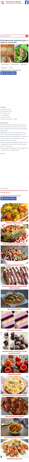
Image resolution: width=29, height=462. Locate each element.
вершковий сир (15, 64)
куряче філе (24, 64)
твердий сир (4, 67)
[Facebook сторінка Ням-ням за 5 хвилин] (27, 1)
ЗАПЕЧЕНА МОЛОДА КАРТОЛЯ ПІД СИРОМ (14, 395)
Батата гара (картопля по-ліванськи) (14, 437)
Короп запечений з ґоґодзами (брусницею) (14, 243)
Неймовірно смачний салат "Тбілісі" (14, 265)
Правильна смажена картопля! (14, 222)
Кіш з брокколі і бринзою (14, 309)
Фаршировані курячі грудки (14, 458)
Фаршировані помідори (14, 374)
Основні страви (5, 64)
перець (11, 67)
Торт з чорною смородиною (14, 330)
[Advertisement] (14, 19)
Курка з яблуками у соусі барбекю (14, 416)
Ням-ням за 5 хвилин (13, 1)
